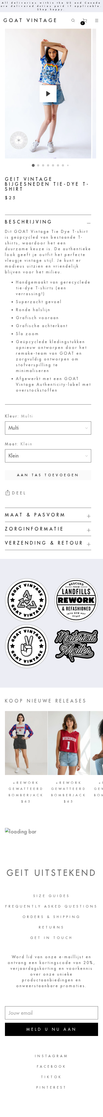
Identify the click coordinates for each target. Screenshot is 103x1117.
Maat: (19, 444)
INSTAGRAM (51, 1056)
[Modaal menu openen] (96, 20)
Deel (19, 493)
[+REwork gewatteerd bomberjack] (26, 743)
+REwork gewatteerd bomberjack (26, 789)
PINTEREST (51, 1087)
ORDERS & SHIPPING (52, 917)
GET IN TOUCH (51, 938)
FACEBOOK (51, 1066)
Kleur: (19, 416)
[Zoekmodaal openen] (73, 20)
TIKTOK (51, 1077)
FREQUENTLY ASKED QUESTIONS (51, 906)
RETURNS (52, 927)
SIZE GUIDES (51, 896)
